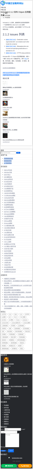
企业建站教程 (9, 200)
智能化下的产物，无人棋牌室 (10, 129)
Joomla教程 (8, 223)
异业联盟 (7, 258)
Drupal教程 (8, 221)
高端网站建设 (9, 207)
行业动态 (7, 239)
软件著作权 (14, 348)
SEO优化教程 (9, 193)
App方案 (8, 172)
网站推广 (20, 345)
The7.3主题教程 (9, 212)
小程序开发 (7, 410)
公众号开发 (7, 412)
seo (21, 314)
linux (10, 314)
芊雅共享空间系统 (10, 269)
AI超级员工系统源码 (9, 279)
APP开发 (4, 314)
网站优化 (22, 343)
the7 (10, 317)
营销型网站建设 (5, 348)
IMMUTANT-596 (10, 46)
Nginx (15, 314)
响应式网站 (9, 331)
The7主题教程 (9, 209)
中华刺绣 (7, 251)
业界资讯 (8, 179)
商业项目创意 (8, 255)
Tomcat (17, 320)
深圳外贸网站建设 (21, 340)
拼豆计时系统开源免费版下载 (12, 295)
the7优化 (4, 320)
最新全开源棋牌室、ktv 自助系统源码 (12, 87)
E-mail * (23, 429)
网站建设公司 (12, 345)
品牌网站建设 (8, 205)
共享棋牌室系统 (8, 158)
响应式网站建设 (18, 331)
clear (7, 450)
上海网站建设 (5, 325)
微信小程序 (13, 337)
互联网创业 (8, 191)
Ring (25, 59)
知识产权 (7, 265)
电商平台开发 (8, 218)
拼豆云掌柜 (8, 260)
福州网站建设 (14, 343)
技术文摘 (7, 230)
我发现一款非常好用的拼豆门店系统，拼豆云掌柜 (18, 297)
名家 (3, 331)
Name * (2, 429)
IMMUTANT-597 (10, 39)
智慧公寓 (7, 262)
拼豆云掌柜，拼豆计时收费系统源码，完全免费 (17, 292)
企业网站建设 (21, 325)
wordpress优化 (5, 322)
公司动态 (8, 170)
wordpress (25, 320)
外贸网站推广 (21, 334)
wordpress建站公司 (16, 322)
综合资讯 (8, 181)
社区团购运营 (8, 267)
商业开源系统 (8, 253)
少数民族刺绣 (5, 337)
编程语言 (8, 177)
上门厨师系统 (8, 163)
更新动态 (8, 232)
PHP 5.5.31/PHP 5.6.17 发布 (11, 73)
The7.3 (15, 317)
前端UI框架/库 (9, 228)
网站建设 (4, 345)
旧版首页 (6, 423)
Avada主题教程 (9, 214)
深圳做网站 (11, 340)
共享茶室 (4, 328)
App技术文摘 (9, 198)
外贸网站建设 (9, 202)
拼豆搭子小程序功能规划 (11, 299)
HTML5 (7, 175)
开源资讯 (6, 419)
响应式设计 (8, 186)
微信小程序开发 (10, 246)
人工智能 (7, 242)
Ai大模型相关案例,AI (8, 97)
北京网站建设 (17, 328)
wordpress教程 (26, 322)
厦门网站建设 (26, 328)
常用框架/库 (9, 216)
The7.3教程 (22, 317)
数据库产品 (8, 188)
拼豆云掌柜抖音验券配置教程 (12, 290)
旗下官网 (6, 417)
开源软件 (8, 184)
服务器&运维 (9, 225)
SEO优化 (27, 314)
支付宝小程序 (8, 249)
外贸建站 (4, 334)
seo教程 (4, 317)
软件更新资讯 (12, 68)
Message (3, 446)
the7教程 (11, 320)
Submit (3, 450)
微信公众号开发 (9, 244)
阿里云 (21, 348)
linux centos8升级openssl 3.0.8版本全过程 (13, 139)
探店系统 (4, 340)
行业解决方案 (9, 235)
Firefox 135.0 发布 (7, 107)
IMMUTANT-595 (10, 53)
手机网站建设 (22, 337)
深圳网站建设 (5, 343)
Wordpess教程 (9, 195)
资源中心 (6, 421)
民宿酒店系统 (8, 161)
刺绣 (10, 328)
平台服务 (6, 405)
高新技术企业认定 (10, 272)
